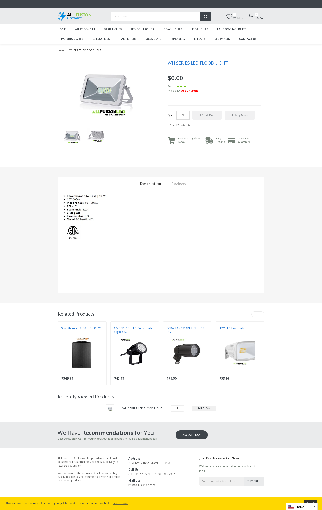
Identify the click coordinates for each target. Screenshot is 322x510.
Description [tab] (150, 183)
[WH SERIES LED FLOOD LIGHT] (73, 135)
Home (61, 50)
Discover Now (192, 435)
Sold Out (208, 115)
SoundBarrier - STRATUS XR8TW (81, 328)
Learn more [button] (120, 503)
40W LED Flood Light (232, 328)
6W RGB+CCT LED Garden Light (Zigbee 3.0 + (133, 330)
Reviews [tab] (178, 183)
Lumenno (181, 86)
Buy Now (241, 115)
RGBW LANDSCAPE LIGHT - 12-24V (186, 330)
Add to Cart (204, 408)
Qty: (170, 115)
